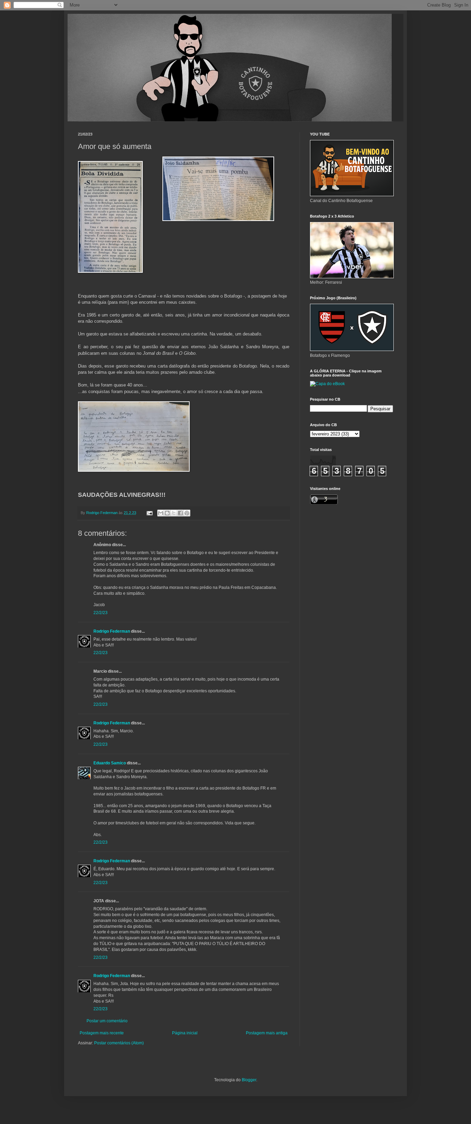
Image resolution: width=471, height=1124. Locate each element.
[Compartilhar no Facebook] (180, 513)
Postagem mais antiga (267, 1033)
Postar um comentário (107, 1020)
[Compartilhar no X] (173, 513)
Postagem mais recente (102, 1033)
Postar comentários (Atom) (119, 1043)
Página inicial (185, 1033)
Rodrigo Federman (111, 631)
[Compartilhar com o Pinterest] (186, 513)
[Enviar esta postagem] (149, 513)
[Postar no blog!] (167, 513)
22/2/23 (100, 612)
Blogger (249, 1079)
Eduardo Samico (109, 763)
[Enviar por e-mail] (160, 513)
